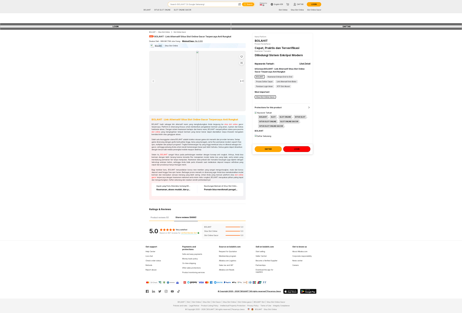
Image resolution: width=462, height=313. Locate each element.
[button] (239, 4)
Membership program (227, 256)
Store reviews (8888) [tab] (186, 217)
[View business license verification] (248, 309)
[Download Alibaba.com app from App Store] (290, 291)
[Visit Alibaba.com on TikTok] (178, 291)
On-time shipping (189, 263)
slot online (156, 132)
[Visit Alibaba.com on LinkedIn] (153, 291)
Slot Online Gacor (180, 32)
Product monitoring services (193, 272)
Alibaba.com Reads (226, 270)
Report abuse (151, 270)
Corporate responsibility (302, 256)
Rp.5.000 (192, 41)
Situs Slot (206, 302)
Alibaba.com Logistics (227, 261)
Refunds (149, 265)
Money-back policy (190, 259)
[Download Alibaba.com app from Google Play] (308, 291)
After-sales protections (191, 268)
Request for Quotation (228, 251)
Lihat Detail (304, 63)
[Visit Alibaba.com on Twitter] (159, 291)
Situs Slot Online (164, 32)
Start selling (260, 251)
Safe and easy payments (192, 254)
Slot (188, 302)
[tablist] (197, 217)
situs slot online (231, 124)
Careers (295, 265)
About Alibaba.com (299, 251)
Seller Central (261, 256)
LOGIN (116, 26)
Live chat (149, 256)
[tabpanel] (197, 231)
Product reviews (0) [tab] (160, 217)
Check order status (153, 261)
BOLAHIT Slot (259, 302)
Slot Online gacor (245, 302)
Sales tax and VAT (226, 265)
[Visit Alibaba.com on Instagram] (166, 291)
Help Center (150, 251)
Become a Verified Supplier (266, 261)
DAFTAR (346, 26)
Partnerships (261, 265)
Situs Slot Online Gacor (276, 302)
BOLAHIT (152, 32)
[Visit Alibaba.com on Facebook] (147, 291)
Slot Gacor (216, 302)
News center (297, 261)
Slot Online (196, 302)
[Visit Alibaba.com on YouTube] (172, 291)
